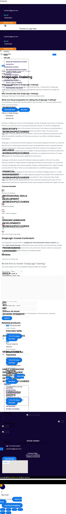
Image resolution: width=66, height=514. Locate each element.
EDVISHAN (3, 1)
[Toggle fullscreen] (8, 509)
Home (4, 71)
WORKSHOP (7, 413)
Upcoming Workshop (12, 417)
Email (4, 309)
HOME (6, 55)
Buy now (24, 110)
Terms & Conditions (33, 455)
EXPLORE (7, 58)
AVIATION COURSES (12, 433)
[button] (5, 25)
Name (4, 303)
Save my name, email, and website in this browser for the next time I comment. (29, 313)
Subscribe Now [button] (14, 336)
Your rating (6, 271)
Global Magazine (9, 423)
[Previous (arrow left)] (3, 512)
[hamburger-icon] (54, 54)
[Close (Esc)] (20, 509)
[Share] (14, 509)
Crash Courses (11, 71)
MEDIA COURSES (11, 435)
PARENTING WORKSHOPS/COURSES (16, 62)
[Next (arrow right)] (8, 512)
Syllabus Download (33, 457)
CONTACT (7, 442)
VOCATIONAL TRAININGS (13, 430)
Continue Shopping (12, 505)
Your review (6, 274)
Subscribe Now (9, 110)
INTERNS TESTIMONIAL (13, 409)
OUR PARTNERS (10, 406)
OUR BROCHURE (9, 426)
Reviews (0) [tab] (10, 118)
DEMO (7, 438)
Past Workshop (10, 419)
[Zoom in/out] (3, 509)
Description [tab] (9, 116)
